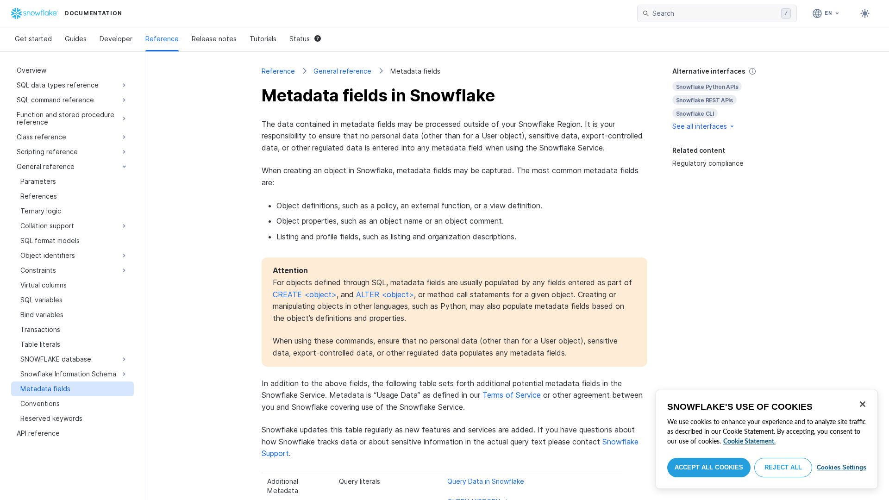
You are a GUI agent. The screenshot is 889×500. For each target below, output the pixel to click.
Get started (33, 39)
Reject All (783, 467)
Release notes (214, 39)
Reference (162, 39)
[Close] (862, 404)
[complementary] (724, 99)
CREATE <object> (305, 294)
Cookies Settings (841, 467)
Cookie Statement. (749, 441)
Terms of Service (511, 395)
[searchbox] (714, 13)
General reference (342, 71)
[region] (767, 439)
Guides (76, 39)
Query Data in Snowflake (485, 481)
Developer (116, 39)
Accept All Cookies (709, 467)
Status (299, 39)
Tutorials (263, 39)
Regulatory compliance (708, 163)
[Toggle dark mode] (865, 13)
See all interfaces (699, 126)
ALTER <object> (385, 294)
